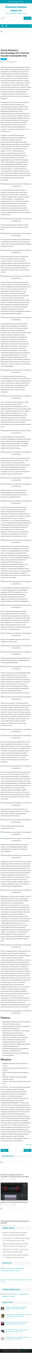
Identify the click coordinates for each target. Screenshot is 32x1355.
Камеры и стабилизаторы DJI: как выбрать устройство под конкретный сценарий (15, 1234)
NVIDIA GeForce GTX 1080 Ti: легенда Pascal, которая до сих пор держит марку (15, 1250)
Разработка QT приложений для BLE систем (14, 1202)
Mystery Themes (25, 1350)
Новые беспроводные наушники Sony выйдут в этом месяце (28, 1150)
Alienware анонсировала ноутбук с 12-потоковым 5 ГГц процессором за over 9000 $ (15, 1175)
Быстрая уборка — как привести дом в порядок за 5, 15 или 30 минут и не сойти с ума (16, 1239)
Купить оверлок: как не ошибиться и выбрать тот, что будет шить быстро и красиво (16, 1256)
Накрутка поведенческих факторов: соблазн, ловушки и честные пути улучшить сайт (16, 1245)
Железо (4, 59)
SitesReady (14, 62)
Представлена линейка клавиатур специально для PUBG (15, 1222)
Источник (28, 1144)
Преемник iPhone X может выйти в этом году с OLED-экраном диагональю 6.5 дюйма (5, 1150)
